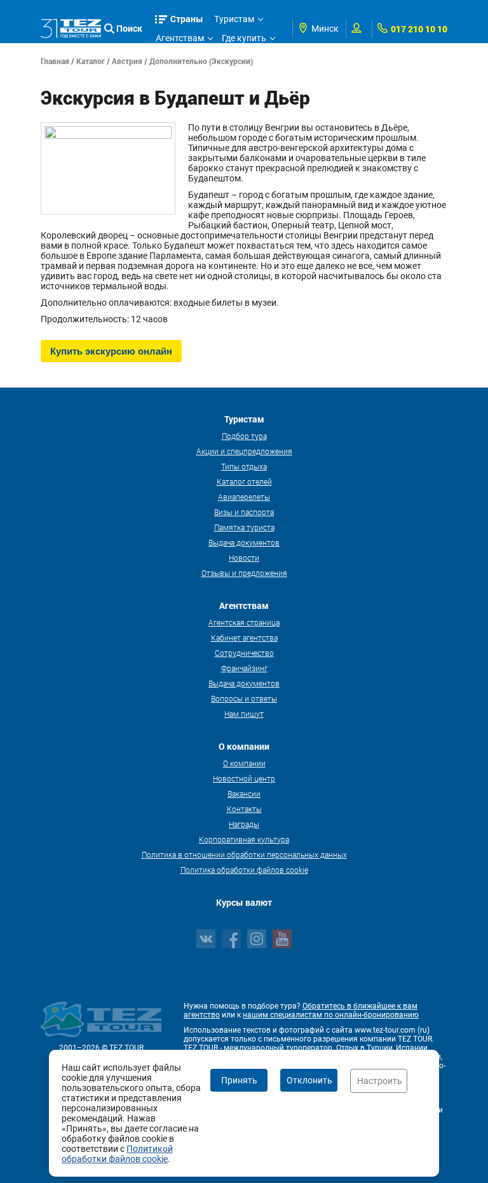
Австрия (127, 61)
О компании (244, 763)
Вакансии (244, 793)
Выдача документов (244, 542)
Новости (244, 557)
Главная (55, 61)
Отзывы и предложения (244, 573)
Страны (186, 19)
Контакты (244, 809)
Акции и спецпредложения (244, 451)
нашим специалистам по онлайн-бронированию (331, 1014)
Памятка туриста (244, 527)
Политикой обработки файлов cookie (117, 1154)
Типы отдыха (244, 466)
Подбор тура (244, 436)
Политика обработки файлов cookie (244, 870)
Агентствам (180, 38)
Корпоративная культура (244, 839)
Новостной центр (244, 778)
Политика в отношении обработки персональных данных (244, 854)
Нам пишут (244, 714)
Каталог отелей (244, 481)
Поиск (129, 28)
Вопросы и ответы (244, 698)
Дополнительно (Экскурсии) (201, 61)
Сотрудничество (244, 653)
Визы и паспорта (244, 512)
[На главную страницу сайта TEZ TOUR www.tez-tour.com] (71, 28)
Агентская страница (244, 622)
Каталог (90, 61)
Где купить (244, 38)
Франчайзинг (244, 668)
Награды (244, 824)
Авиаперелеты (244, 497)
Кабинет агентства (244, 637)
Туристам (234, 19)
